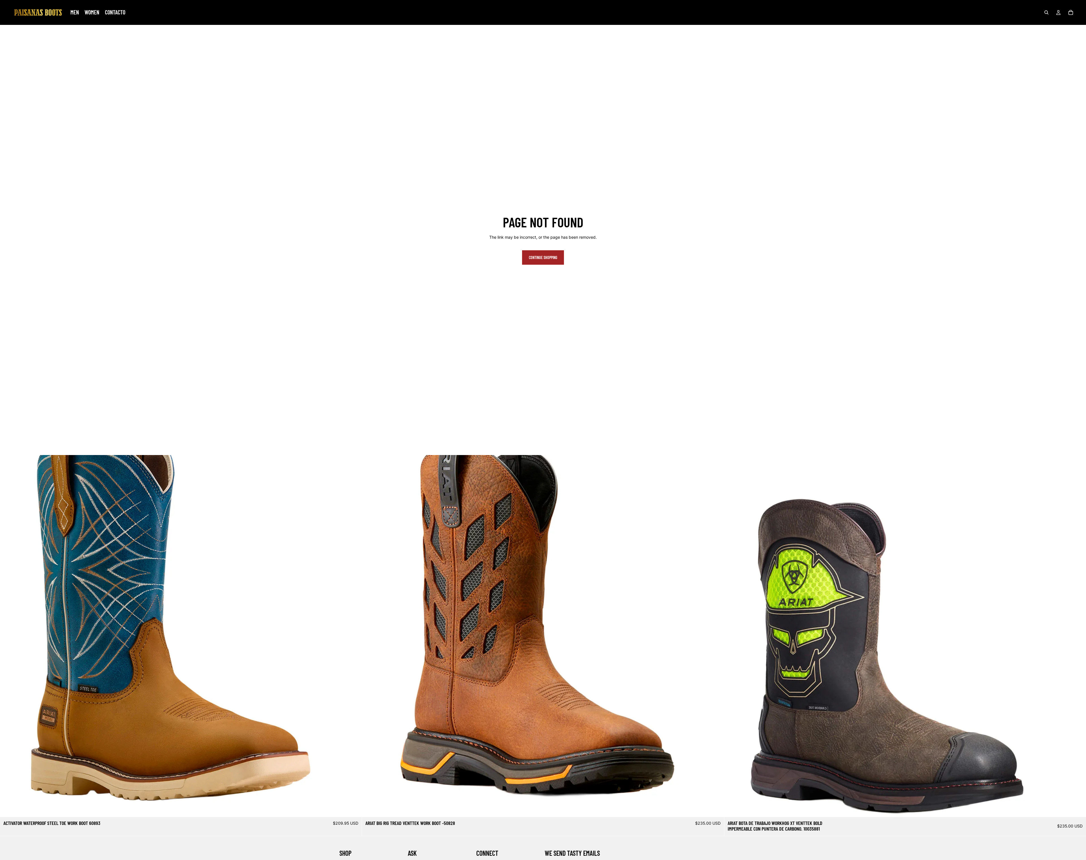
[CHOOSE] (353, 808)
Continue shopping (543, 257)
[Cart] (1071, 12)
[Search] (1046, 12)
